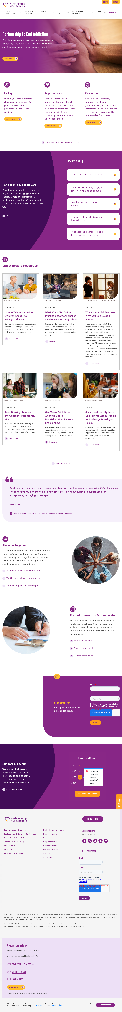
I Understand (105, 1005)
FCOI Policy (40, 926)
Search (111, 12)
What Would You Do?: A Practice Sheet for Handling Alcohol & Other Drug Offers (61, 316)
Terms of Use (30, 926)
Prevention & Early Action (15, 838)
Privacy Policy (20, 926)
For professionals (50, 842)
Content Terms (9, 926)
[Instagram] (95, 841)
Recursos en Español (13, 854)
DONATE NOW (93, 819)
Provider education (51, 850)
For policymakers (50, 834)
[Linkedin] (100, 841)
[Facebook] (84, 841)
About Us (8, 850)
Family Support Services (15, 830)
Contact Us (47, 858)
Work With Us (10, 846)
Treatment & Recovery (14, 842)
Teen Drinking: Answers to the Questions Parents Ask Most (20, 416)
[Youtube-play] (106, 841)
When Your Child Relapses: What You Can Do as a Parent (100, 316)
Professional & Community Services (20, 834)
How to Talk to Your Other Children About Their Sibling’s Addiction (19, 316)
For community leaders (52, 838)
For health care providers (53, 830)
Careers (46, 854)
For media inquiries (51, 846)
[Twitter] (90, 841)
